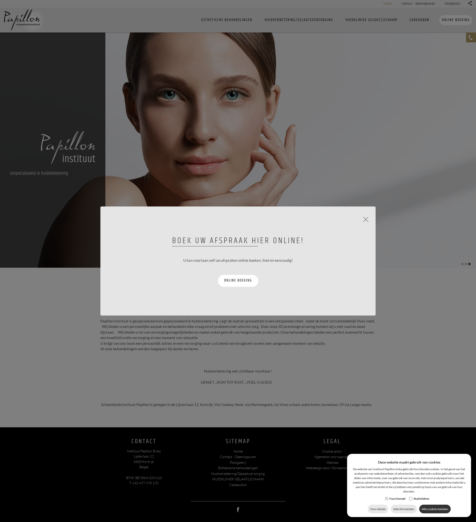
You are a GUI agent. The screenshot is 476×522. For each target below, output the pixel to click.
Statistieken (421, 498)
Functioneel (397, 498)
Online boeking (238, 280)
